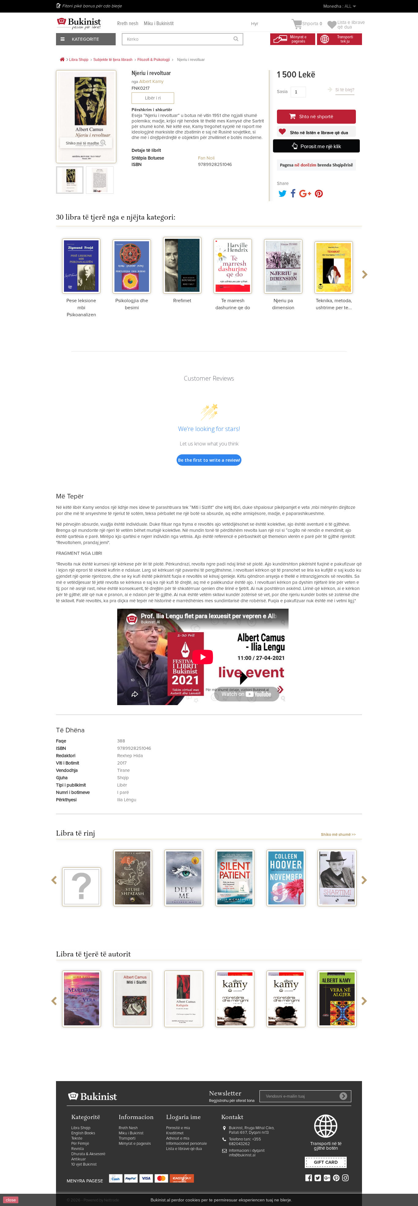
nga (135, 81)
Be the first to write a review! (209, 460)
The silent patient (234, 914)
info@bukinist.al (242, 1155)
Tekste (76, 1138)
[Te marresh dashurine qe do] (233, 264)
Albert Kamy (151, 81)
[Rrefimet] (182, 264)
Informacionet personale (186, 1144)
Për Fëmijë (80, 1144)
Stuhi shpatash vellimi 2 (132, 914)
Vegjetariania (81, 911)
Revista (77, 1149)
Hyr (254, 23)
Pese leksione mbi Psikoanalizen (81, 307)
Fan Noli (206, 158)
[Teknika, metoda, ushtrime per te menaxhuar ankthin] (334, 264)
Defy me (184, 911)
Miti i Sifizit (132, 1032)
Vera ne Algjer (337, 1032)
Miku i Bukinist (131, 1133)
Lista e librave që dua (184, 1149)
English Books (83, 1133)
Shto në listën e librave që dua (318, 133)
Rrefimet (182, 300)
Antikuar (78, 1159)
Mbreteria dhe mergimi (235, 1035)
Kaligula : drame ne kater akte (184, 1035)
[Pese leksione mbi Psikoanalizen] (81, 264)
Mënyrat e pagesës (135, 1144)
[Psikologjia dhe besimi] (132, 264)
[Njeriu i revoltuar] (69, 180)
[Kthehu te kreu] (62, 60)
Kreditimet (175, 1133)
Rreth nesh (127, 23)
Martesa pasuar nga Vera (81, 1035)
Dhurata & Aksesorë (88, 1154)
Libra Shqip (80, 1128)
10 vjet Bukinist (84, 1165)
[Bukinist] (79, 23)
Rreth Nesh (128, 1128)
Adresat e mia (177, 1138)
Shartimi (337, 911)
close (11, 1199)
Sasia (282, 91)
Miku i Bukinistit (159, 23)
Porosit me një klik (320, 146)
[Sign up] (343, 1096)
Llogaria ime (183, 1117)
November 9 (286, 911)
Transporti (127, 1138)
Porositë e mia (178, 1128)
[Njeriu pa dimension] (283, 264)
